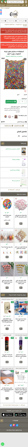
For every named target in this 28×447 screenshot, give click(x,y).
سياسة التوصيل (19, 126)
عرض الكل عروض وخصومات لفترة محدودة (14, 405)
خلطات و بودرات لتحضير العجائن (13, 5)
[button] (5, 2)
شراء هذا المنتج (11, 102)
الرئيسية (25, 24)
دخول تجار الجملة (12, 21)
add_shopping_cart (21, 223)
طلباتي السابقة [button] (23, 21)
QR (3, 122)
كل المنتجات (18, 24)
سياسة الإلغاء (9, 126)
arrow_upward (2, 421)
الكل (23, 5)
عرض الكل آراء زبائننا (14, 190)
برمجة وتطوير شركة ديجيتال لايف (14, 430)
